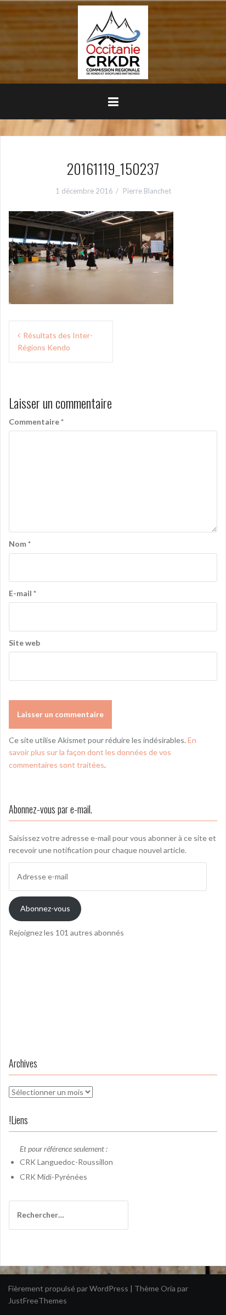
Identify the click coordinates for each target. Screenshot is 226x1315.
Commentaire (36, 421)
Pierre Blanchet (147, 190)
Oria (168, 1288)
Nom (20, 543)
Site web (24, 642)
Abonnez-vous (45, 908)
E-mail (22, 593)
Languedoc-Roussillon (75, 1162)
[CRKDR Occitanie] (113, 41)
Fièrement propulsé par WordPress (68, 1288)
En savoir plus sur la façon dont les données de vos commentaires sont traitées (102, 752)
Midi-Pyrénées (62, 1176)
